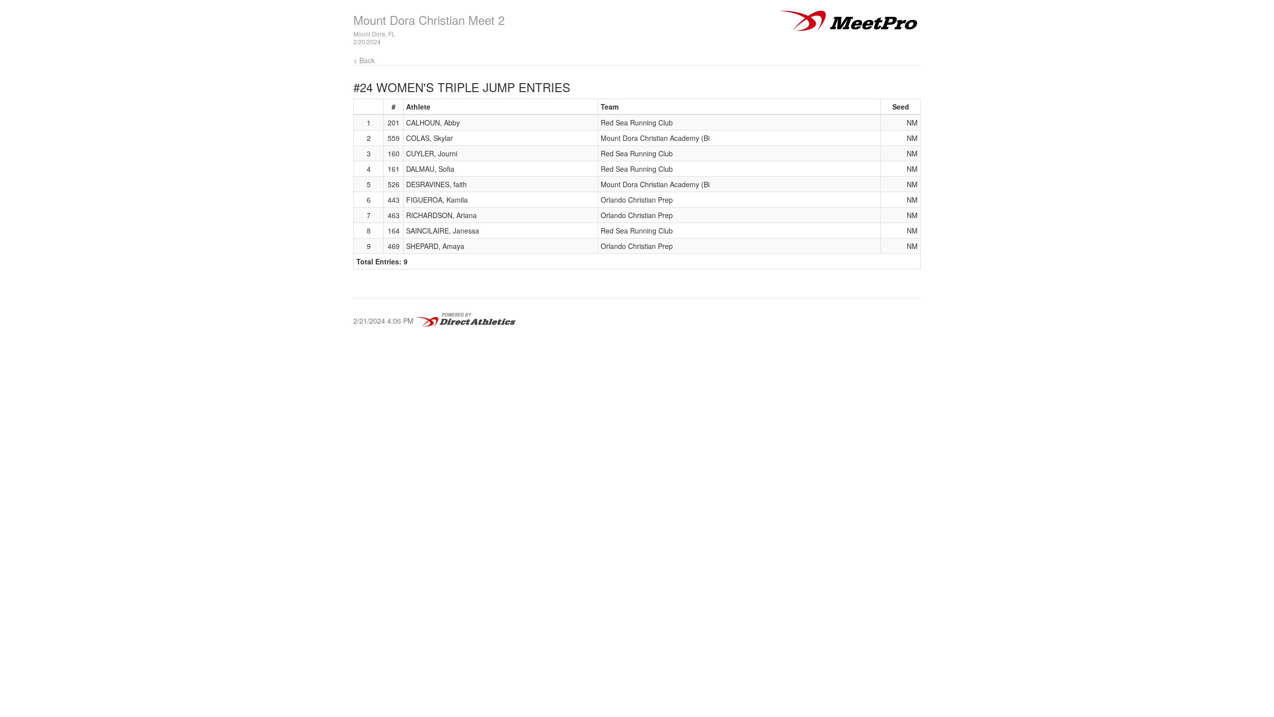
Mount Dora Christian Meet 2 (429, 19)
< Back (364, 60)
